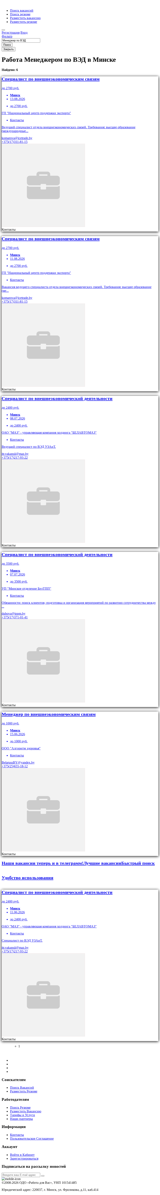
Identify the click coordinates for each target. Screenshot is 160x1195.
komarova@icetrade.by (17, 138)
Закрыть (8, 49)
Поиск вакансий (21, 10)
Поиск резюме (20, 14)
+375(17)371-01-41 (15, 617)
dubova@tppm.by (13, 613)
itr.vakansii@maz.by (15, 454)
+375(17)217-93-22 (15, 457)
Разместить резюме (23, 22)
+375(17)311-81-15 (15, 142)
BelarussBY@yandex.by (18, 762)
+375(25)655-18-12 (15, 766)
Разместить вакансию (25, 18)
